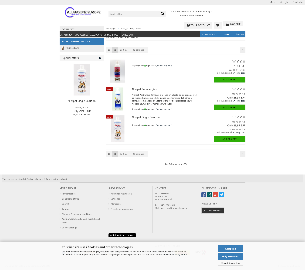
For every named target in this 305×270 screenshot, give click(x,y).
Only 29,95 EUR (82, 109)
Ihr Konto (115, 198)
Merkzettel (116, 203)
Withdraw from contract (122, 235)
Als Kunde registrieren (121, 193)
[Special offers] (100, 58)
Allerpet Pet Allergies (144, 89)
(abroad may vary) (164, 65)
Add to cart (230, 79)
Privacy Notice (180, 254)
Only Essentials (230, 256)
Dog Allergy (81, 34)
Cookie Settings (69, 227)
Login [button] (285, 2)
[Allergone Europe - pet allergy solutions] (83, 12)
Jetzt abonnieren (212, 210)
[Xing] (210, 196)
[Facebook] (204, 196)
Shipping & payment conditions (77, 214)
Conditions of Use (70, 198)
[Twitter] (222, 196)
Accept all (230, 248)
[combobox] (124, 50)
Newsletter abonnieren (122, 208)
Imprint (65, 203)
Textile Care (127, 34)
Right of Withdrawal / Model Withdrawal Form (81, 221)
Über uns (240, 34)
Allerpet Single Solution (146, 117)
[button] (273, 2)
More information (230, 263)
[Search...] (163, 14)
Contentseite (209, 34)
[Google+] (216, 196)
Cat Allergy (66, 34)
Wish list (298, 2)
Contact (226, 34)
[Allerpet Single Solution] (82, 79)
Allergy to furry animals (104, 34)
